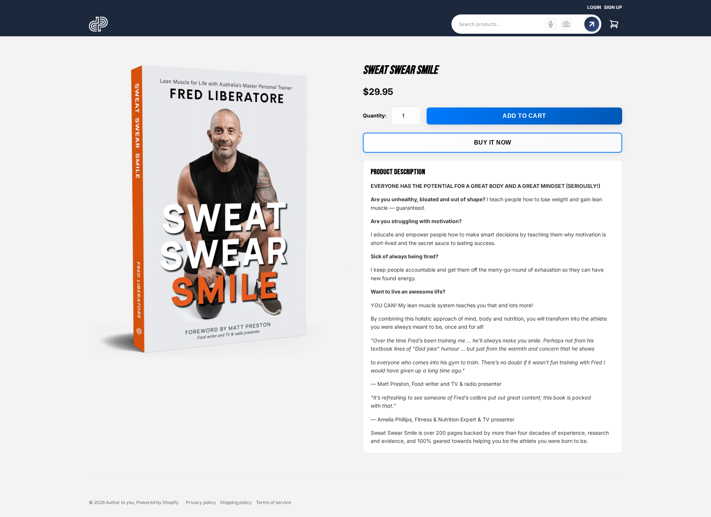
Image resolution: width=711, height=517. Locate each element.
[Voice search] (550, 24)
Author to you (120, 502)
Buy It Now (492, 142)
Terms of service (273, 502)
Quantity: (375, 115)
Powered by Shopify (157, 502)
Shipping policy (236, 502)
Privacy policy (201, 502)
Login (594, 7)
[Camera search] (566, 24)
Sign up (613, 7)
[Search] (591, 24)
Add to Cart (524, 116)
